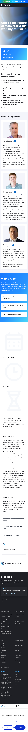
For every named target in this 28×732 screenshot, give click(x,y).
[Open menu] (26, 5)
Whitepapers (18, 679)
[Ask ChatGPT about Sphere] (4, 593)
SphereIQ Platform (19, 611)
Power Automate (5, 652)
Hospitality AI (18, 648)
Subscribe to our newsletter (13, 599)
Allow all (20, 727)
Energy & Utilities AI (19, 652)
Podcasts (17, 681)
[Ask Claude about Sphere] (15, 593)
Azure (2, 645)
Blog (16, 674)
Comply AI (17, 616)
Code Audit (4, 621)
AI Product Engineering (6, 614)
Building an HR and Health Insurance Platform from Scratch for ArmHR (6, 676)
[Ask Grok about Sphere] (6, 593)
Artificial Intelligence (6, 611)
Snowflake (3, 650)
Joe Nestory (7, 245)
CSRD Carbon (18, 619)
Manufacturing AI (19, 645)
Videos (16, 676)
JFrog (2, 657)
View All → (3, 698)
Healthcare (17, 643)
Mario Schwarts (8, 141)
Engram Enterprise (19, 623)
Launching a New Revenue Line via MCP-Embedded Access (6, 682)
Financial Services (19, 640)
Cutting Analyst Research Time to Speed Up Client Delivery (7, 687)
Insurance (17, 660)
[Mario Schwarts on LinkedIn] (15, 141)
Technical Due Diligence (6, 623)
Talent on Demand (5, 626)
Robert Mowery (8, 192)
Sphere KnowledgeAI (6, 631)
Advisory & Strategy (6, 616)
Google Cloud (4, 643)
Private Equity (18, 655)
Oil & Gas (17, 662)
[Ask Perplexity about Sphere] (9, 593)
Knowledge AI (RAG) (19, 614)
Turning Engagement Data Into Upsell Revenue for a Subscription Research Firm (6, 693)
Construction (18, 665)
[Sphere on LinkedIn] (2, 599)
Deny (8, 727)
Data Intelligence (5, 619)
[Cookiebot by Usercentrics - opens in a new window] (19, 706)
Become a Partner (5, 667)
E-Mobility (17, 657)
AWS (2, 640)
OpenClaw (3, 662)
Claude (2, 665)
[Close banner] (26, 706)
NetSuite (3, 660)
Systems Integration (6, 633)
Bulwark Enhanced (19, 621)
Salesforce (3, 655)
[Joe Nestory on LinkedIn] (13, 245)
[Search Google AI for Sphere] (12, 593)
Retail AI (17, 650)
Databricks (3, 648)
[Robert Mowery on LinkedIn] (15, 192)
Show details (19, 722)
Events (16, 684)
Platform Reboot (5, 628)
